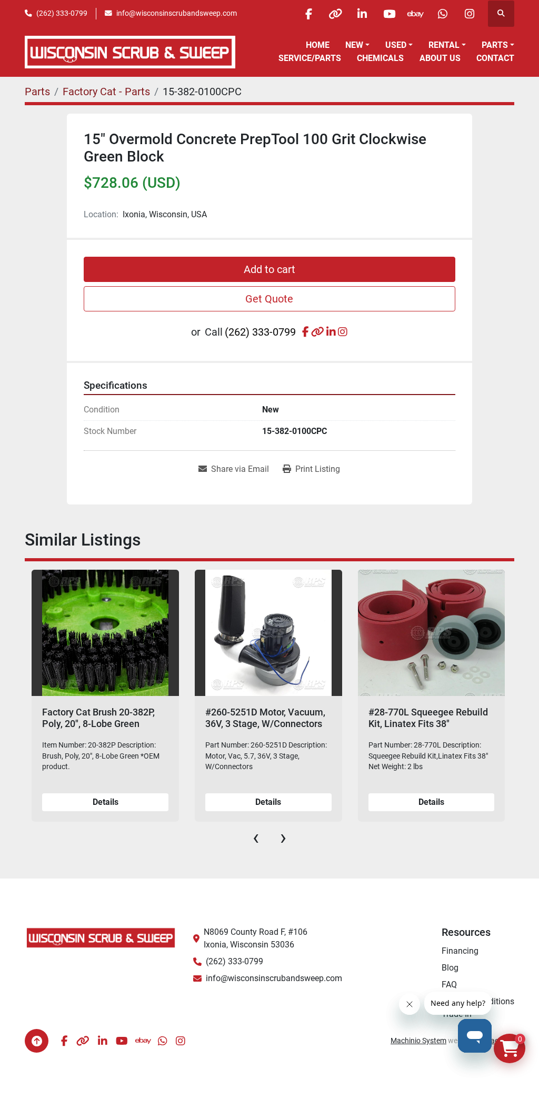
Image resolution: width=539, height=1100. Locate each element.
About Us (440, 58)
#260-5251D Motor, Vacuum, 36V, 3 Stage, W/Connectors (265, 718)
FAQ (449, 985)
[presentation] (256, 837)
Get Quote (269, 298)
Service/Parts (309, 58)
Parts (495, 45)
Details (105, 802)
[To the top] (36, 1041)
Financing (460, 951)
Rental (444, 45)
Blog (450, 968)
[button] (357, 45)
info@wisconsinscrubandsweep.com (176, 13)
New (354, 45)
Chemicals (380, 58)
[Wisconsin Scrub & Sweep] (101, 937)
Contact (495, 58)
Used (395, 45)
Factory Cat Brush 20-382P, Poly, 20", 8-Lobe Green (98, 718)
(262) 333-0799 (61, 13)
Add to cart (269, 269)
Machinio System (418, 1040)
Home (318, 45)
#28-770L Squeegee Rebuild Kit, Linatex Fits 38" (428, 718)
